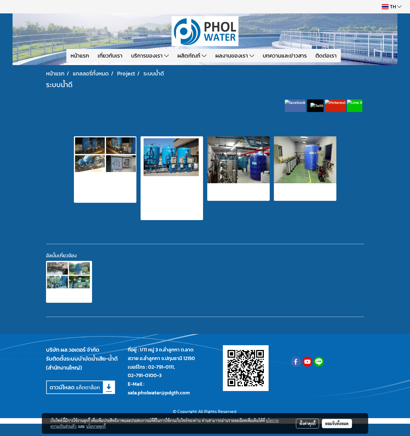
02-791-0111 (161, 367)
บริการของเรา (147, 55)
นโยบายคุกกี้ (96, 426)
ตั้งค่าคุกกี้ (307, 423)
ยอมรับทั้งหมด (337, 423)
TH (393, 6)
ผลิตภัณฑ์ (189, 55)
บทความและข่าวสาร (285, 55)
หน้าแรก (80, 55)
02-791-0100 (142, 375)
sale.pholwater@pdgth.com (159, 392)
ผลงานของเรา (232, 55)
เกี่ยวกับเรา (110, 55)
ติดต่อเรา (326, 55)
